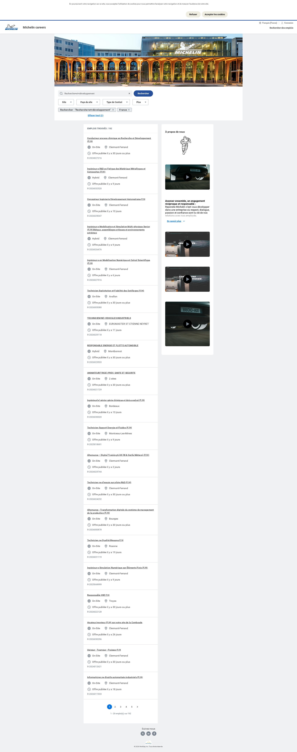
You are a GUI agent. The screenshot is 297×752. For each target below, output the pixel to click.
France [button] (123, 109)
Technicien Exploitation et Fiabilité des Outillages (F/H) (115, 290)
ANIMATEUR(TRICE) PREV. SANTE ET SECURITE (111, 373)
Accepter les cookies (215, 14)
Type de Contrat (114, 102)
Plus (138, 102)
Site (64, 102)
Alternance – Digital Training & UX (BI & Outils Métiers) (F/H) (118, 455)
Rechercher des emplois (281, 28)
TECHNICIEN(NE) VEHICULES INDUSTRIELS (109, 318)
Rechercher (143, 93)
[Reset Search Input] (129, 93)
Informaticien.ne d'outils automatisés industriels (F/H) (115, 677)
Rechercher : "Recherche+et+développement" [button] (85, 109)
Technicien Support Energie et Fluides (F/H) (109, 427)
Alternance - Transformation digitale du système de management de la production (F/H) (120, 511)
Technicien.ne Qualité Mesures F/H (105, 540)
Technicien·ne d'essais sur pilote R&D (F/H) (109, 482)
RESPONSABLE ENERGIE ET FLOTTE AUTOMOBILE (112, 345)
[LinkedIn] (148, 733)
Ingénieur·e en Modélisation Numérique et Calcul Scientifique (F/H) (118, 261)
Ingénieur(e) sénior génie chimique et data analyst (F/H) (116, 400)
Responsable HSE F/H (98, 595)
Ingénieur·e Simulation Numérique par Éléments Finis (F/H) (117, 567)
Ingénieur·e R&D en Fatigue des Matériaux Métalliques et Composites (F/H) (116, 170)
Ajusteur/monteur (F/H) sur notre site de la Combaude (114, 622)
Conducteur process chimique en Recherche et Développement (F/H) (119, 140)
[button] (187, 177)
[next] (137, 706)
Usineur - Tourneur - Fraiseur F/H (104, 650)
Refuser (193, 14)
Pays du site (86, 102)
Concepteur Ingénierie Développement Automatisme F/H (116, 199)
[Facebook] (154, 733)
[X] (143, 733)
